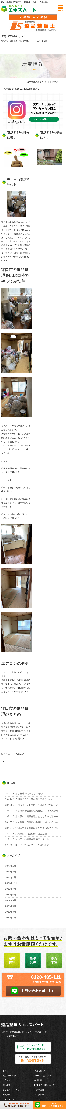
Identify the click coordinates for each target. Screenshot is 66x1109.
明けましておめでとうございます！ (28, 845)
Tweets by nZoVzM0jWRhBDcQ (21, 88)
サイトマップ (8, 1099)
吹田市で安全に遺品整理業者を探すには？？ (32, 799)
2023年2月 (10, 877)
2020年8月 (10, 912)
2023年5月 (10, 866)
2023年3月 (10, 871)
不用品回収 (39, 1090)
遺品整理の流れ (9, 1075)
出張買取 (6, 1095)
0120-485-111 (46, 977)
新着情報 (38, 1080)
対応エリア (7, 1080)
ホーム (5, 1071)
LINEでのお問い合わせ (44, 1085)
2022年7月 (10, 889)
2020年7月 (10, 917)
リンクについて (41, 1095)
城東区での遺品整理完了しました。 (28, 839)
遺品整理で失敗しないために (25, 793)
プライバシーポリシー (12, 1090)
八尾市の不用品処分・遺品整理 (26, 833)
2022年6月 (10, 894)
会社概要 (6, 1085)
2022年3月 (10, 900)
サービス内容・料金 (43, 1075)
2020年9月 (10, 906)
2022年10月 (11, 883)
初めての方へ (40, 1071)
